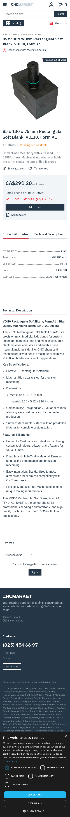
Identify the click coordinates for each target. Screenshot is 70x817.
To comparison (16, 168)
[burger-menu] (5, 4)
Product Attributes (16, 234)
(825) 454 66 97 (20, 645)
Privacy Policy (10, 761)
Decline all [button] (35, 803)
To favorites (41, 168)
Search (60, 14)
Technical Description (49, 234)
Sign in (35, 572)
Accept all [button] (35, 794)
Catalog (15, 34)
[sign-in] (51, 4)
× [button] (66, 736)
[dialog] (35, 774)
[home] (22, 4)
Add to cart (35, 207)
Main (5, 34)
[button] (35, 811)
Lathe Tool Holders (32, 34)
